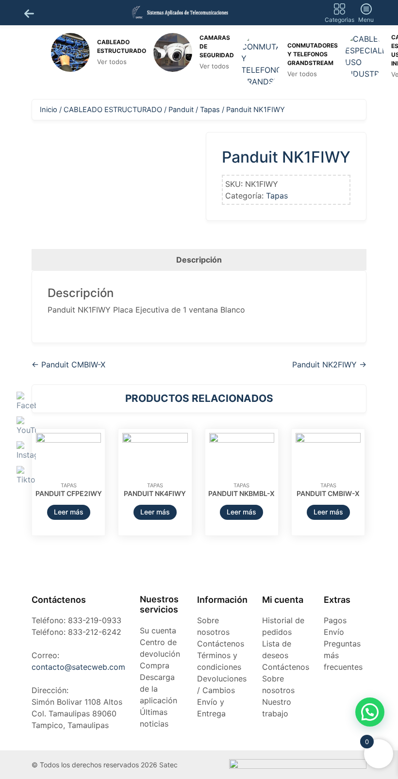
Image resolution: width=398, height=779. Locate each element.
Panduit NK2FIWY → (329, 364)
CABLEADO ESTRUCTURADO (113, 109)
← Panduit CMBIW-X (68, 364)
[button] (369, 712)
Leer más (68, 512)
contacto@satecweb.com (78, 667)
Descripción (199, 260)
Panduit (181, 109)
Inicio (48, 109)
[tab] (199, 259)
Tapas (210, 109)
